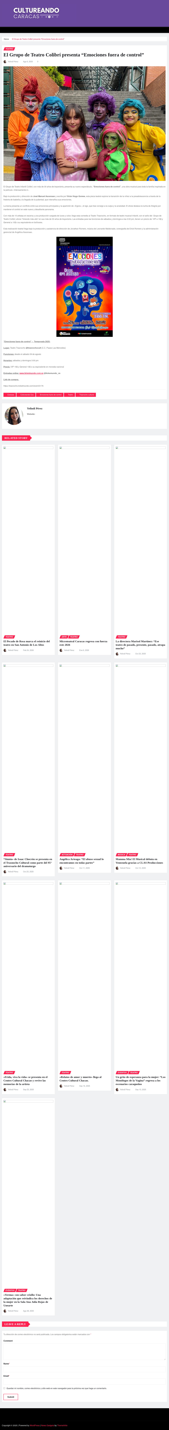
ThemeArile (62, 1425)
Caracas (10, 394)
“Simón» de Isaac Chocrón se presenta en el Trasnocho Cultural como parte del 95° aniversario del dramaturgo (27, 863)
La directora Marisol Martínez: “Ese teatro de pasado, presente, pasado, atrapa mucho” (140, 645)
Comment (8, 1340)
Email (6, 1375)
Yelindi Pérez (13, 61)
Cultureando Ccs (27, 394)
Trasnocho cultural (86, 394)
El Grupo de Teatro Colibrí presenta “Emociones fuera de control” (38, 39)
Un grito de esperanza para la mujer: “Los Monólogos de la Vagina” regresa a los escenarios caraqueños (141, 1080)
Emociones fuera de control (50, 394)
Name (6, 1363)
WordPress (35, 1425)
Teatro (70, 394)
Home (6, 39)
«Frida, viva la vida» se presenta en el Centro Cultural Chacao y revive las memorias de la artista (25, 1080)
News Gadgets (47, 1425)
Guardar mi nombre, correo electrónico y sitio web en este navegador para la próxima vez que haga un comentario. (57, 1388)
